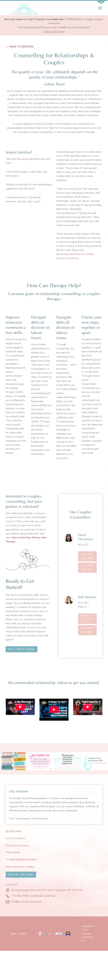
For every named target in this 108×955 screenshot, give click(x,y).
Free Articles (13, 852)
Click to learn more (54, 31)
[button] (101, 2)
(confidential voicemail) (42, 896)
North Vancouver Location (20, 866)
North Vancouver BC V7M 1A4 (65, 890)
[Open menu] (100, 8)
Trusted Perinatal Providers (21, 859)
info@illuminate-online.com (26, 901)
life (48, 72)
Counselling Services (17, 845)
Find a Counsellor (15, 838)
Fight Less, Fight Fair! (47, 128)
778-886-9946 (20, 896)
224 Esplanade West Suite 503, (29, 890)
